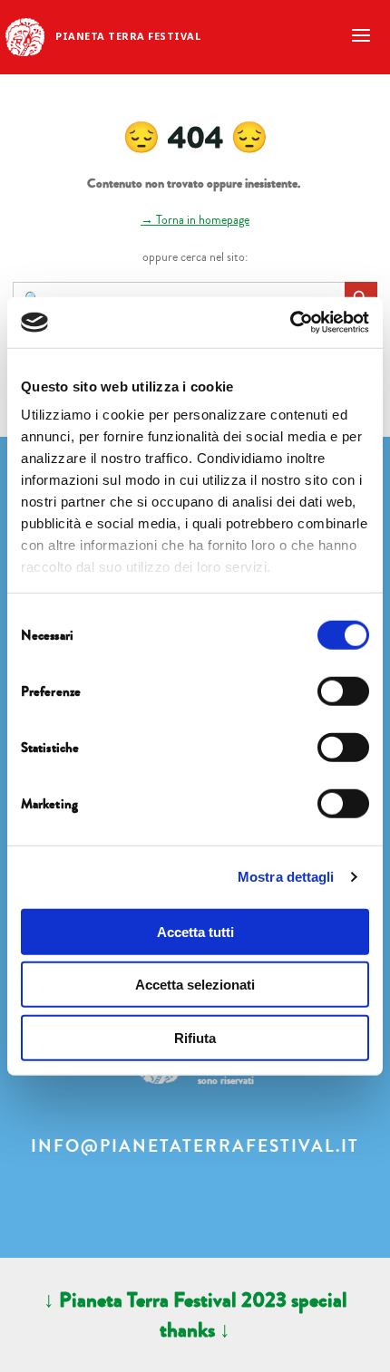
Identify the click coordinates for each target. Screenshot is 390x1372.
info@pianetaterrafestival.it (195, 1146)
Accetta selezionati (195, 984)
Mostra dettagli (286, 876)
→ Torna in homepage (195, 219)
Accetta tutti (195, 931)
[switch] (343, 690)
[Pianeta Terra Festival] (24, 35)
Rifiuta (195, 1037)
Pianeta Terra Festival (127, 36)
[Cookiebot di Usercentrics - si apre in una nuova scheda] (289, 322)
